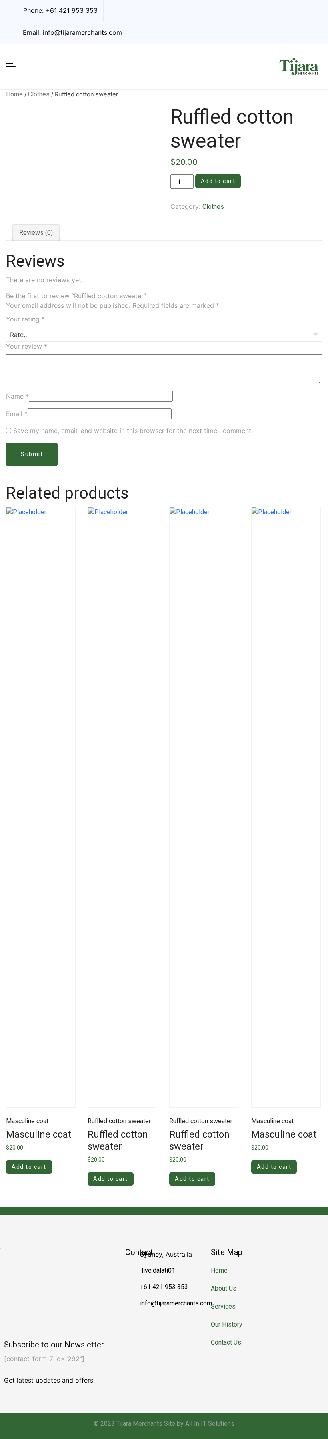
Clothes (39, 94)
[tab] (36, 232)
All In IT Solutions (209, 1423)
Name (17, 396)
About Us (223, 1288)
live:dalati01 (157, 1270)
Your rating (25, 319)
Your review (26, 346)
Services (223, 1306)
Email (17, 414)
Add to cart (218, 181)
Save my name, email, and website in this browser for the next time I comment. (133, 431)
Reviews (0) (36, 232)
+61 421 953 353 (72, 10)
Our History (226, 1324)
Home (14, 94)
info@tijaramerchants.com (82, 32)
